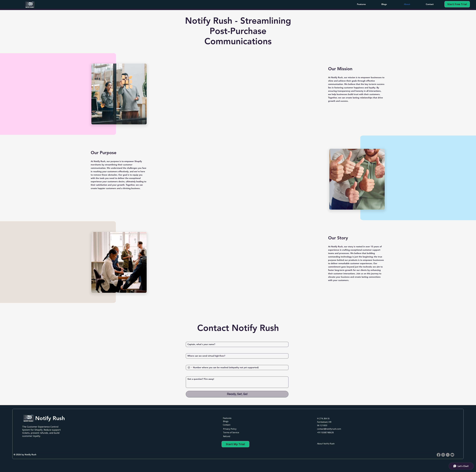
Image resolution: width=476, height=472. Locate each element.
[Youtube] (452, 455)
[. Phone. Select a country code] (190, 367)
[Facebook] (438, 455)
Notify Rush (50, 418)
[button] (361, 4)
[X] (448, 455)
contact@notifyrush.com (329, 428)
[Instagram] (443, 455)
